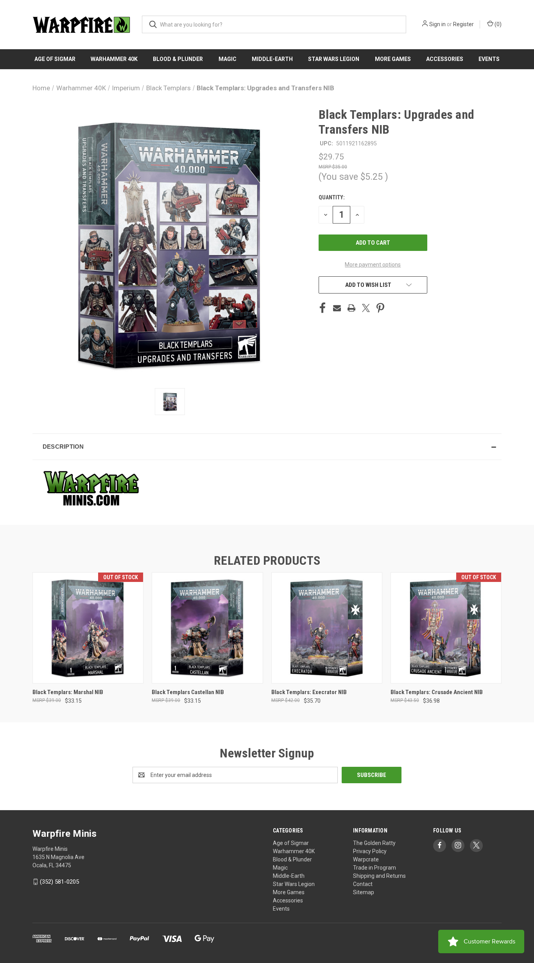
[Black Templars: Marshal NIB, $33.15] (88, 628)
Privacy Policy (370, 851)
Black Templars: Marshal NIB (67, 692)
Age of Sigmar (54, 59)
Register (463, 24)
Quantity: (332, 197)
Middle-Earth (272, 59)
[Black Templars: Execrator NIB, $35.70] (327, 628)
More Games (393, 59)
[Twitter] (366, 308)
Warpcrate (366, 859)
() (497, 24)
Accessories (444, 59)
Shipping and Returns (379, 876)
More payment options (373, 264)
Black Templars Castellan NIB (188, 692)
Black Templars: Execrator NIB (309, 692)
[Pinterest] (380, 308)
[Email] (337, 308)
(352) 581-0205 (59, 881)
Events (489, 59)
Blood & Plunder (178, 59)
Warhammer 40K (114, 59)
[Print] (351, 308)
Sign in (437, 24)
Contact (363, 884)
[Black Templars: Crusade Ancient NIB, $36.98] (446, 628)
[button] (267, 446)
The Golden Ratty (374, 843)
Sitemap (363, 892)
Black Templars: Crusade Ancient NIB (437, 692)
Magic (228, 59)
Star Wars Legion (333, 59)
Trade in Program (374, 868)
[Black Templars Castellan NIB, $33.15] (207, 628)
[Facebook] (322, 308)
